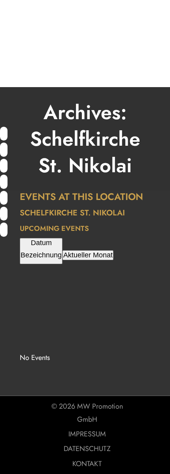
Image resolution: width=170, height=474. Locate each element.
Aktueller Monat (88, 255)
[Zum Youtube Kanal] (4, 150)
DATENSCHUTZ (87, 449)
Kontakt (87, 464)
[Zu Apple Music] (4, 198)
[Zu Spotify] (4, 134)
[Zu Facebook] (4, 166)
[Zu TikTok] (4, 230)
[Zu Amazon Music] (4, 214)
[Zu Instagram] (4, 182)
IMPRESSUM (87, 434)
